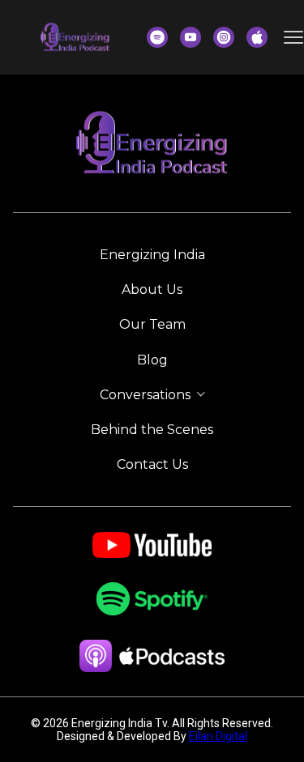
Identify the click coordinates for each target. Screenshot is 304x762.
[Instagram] (223, 37)
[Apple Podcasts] (257, 37)
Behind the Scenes (152, 429)
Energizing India (152, 254)
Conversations (145, 394)
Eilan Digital (218, 736)
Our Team (152, 324)
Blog (152, 360)
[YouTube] (190, 37)
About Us (152, 289)
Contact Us (152, 464)
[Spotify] (157, 37)
